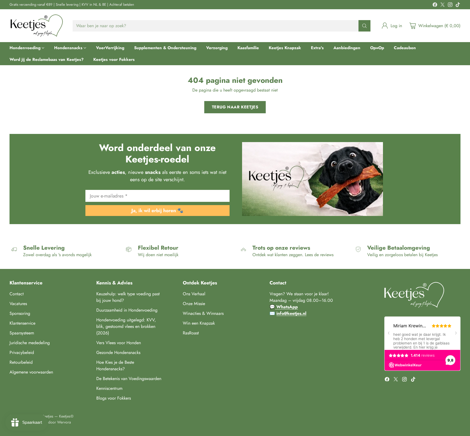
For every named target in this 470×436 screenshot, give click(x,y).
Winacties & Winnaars (203, 313)
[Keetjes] (37, 26)
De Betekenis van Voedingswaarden (128, 378)
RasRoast (191, 333)
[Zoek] (364, 26)
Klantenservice (22, 323)
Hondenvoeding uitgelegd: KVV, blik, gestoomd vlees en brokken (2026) (126, 326)
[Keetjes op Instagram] (450, 5)
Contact (17, 294)
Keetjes (47, 416)
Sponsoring (20, 313)
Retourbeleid (21, 362)
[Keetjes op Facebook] (435, 5)
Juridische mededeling (30, 343)
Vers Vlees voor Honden (118, 343)
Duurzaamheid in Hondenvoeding (126, 310)
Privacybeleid (22, 352)
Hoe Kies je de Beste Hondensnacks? (115, 365)
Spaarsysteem (22, 333)
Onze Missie (194, 303)
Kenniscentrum (109, 388)
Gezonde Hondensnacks (118, 352)
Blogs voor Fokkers (113, 398)
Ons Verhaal (194, 294)
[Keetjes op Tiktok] (457, 5)
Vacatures (18, 303)
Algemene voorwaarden (31, 372)
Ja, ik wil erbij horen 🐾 (157, 210)
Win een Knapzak (199, 323)
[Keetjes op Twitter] (442, 5)
